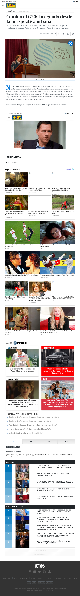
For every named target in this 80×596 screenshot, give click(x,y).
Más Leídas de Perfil (14, 507)
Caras (14, 578)
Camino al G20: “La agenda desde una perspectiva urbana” (30, 421)
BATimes (49, 582)
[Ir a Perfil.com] (76, 1)
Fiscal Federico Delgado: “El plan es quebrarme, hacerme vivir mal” (33, 425)
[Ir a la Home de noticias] (40, 566)
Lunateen (41, 582)
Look (75, 578)
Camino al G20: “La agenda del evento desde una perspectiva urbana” (34, 417)
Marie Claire (23, 578)
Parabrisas (57, 578)
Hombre (40, 578)
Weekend (48, 578)
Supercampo (67, 578)
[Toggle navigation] (3, 5)
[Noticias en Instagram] (30, 571)
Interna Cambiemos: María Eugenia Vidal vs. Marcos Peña (30, 429)
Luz (29, 582)
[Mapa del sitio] (49, 571)
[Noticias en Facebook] (34, 571)
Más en (9, 343)
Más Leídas (10, 462)
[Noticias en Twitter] (39, 571)
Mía (34, 582)
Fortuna (32, 578)
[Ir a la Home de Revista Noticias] (10, 5)
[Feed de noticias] (44, 571)
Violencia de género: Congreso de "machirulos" (26, 433)
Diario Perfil (6, 578)
